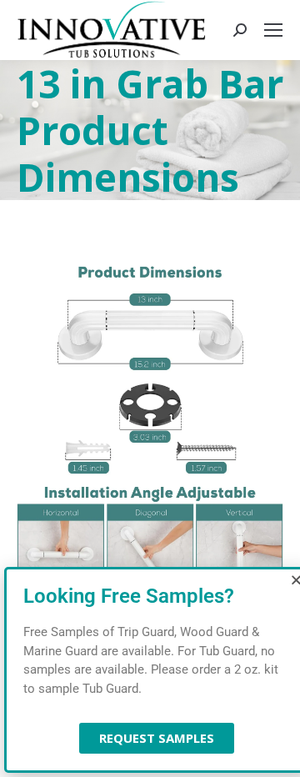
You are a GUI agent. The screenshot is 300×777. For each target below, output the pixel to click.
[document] (150, 388)
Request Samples (156, 737)
